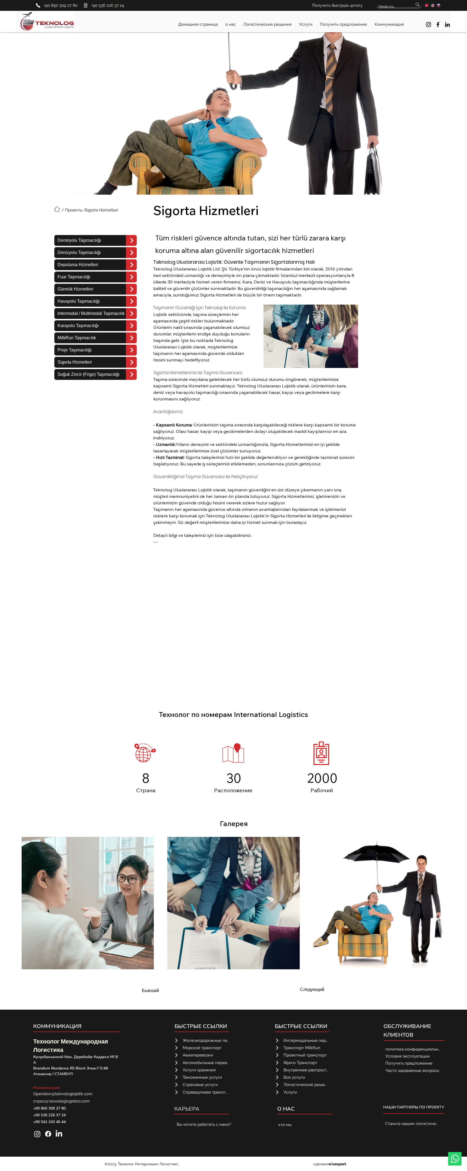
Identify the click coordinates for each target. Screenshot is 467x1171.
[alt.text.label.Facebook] (438, 24)
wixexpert (337, 1164)
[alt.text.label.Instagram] (428, 24)
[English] (433, 5)
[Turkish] (427, 5)
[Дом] (57, 209)
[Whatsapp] (455, 1159)
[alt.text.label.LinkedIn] (447, 24)
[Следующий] (131, 240)
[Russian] (439, 5)
